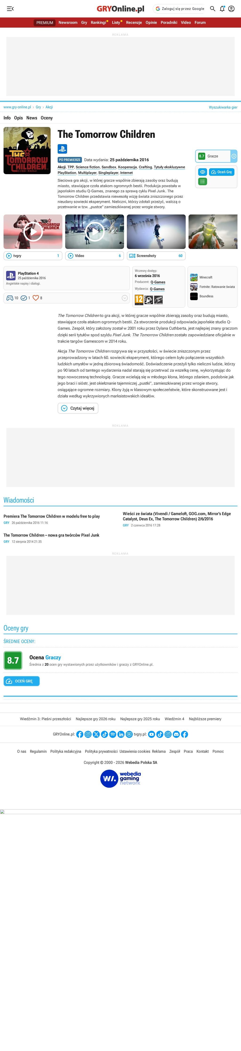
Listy (116, 22)
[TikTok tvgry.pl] (159, 734)
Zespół (174, 751)
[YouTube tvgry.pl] (151, 734)
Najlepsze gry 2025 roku (140, 719)
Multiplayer (87, 173)
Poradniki (169, 22)
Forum (200, 22)
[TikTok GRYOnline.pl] (104, 734)
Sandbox (109, 167)
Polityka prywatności (101, 751)
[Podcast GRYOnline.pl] (112, 734)
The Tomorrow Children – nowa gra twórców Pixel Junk (61, 538)
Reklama (159, 751)
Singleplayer (108, 173)
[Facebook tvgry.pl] (184, 734)
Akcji (49, 107)
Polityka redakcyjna (65, 751)
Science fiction (88, 167)
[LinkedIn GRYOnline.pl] (121, 734)
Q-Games (158, 282)
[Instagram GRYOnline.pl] (88, 734)
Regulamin (38, 751)
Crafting (145, 167)
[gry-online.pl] (120, 8)
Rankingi (98, 22)
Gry (84, 22)
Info (7, 118)
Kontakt (203, 751)
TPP (71, 167)
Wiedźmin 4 (174, 719)
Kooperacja (127, 167)
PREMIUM (44, 22)
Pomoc (218, 751)
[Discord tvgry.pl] (176, 734)
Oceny (47, 118)
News (31, 118)
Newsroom (68, 22)
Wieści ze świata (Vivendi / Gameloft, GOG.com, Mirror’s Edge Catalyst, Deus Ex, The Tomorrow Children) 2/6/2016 (180, 519)
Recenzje (134, 22)
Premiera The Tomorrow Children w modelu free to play (61, 519)
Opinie (151, 22)
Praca (188, 751)
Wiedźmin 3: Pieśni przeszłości (45, 719)
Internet (126, 173)
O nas (21, 751)
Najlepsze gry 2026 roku (96, 719)
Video (186, 22)
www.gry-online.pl (17, 107)
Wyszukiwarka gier (223, 107)
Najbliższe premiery (205, 719)
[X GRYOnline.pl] (96, 734)
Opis (18, 118)
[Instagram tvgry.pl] (168, 734)
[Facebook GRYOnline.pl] (79, 734)
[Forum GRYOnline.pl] (129, 734)
